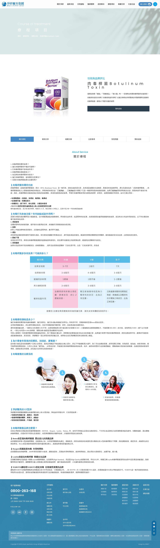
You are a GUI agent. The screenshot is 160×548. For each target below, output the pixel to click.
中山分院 (49, 495)
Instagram (154, 533)
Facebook (154, 529)
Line (154, 523)
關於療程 (22, 139)
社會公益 (131, 4)
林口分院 (49, 515)
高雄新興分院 (83, 509)
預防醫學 (125, 504)
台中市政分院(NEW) (69, 526)
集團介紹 (103, 489)
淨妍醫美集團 (13, 4)
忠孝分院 (49, 492)
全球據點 (103, 492)
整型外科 (125, 501)
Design (140, 544)
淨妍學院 (114, 495)
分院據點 (80, 4)
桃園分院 (49, 523)
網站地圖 (146, 493)
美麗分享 (121, 4)
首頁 (19, 36)
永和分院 (49, 509)
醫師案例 (114, 492)
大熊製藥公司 (59, 470)
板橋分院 (49, 506)
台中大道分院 (67, 523)
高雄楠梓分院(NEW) (85, 512)
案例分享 (45, 139)
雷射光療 (125, 489)
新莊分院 (49, 512)
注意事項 (91, 139)
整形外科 (135, 495)
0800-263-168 (23, 490)
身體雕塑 (125, 498)
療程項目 (111, 4)
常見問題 (114, 139)
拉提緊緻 (125, 495)
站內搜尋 (155, 4)
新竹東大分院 (67, 492)
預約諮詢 (118, 109)
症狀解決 (101, 4)
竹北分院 (65, 506)
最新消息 (70, 4)
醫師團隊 (91, 4)
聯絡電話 (13, 512)
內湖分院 (49, 498)
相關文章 (68, 139)
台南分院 (82, 492)
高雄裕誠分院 (83, 506)
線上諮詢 (143, 4)
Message (154, 526)
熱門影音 (103, 495)
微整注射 (34, 36)
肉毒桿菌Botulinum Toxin (49, 36)
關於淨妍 (60, 4)
